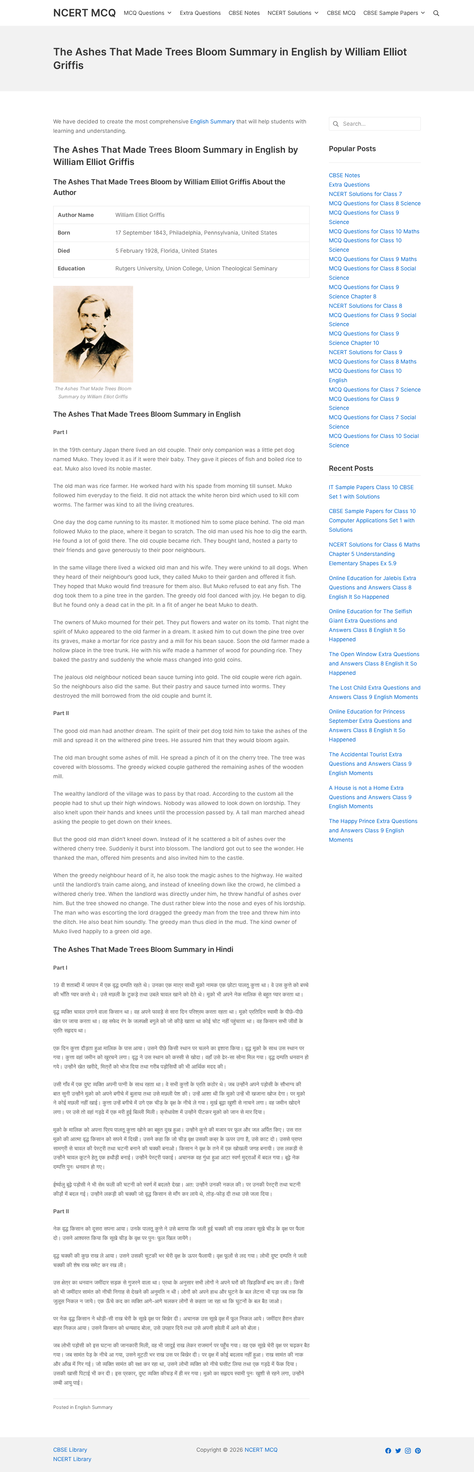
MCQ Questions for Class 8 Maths (373, 361)
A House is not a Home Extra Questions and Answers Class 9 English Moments (370, 797)
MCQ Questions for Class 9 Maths (373, 259)
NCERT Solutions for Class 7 (365, 194)
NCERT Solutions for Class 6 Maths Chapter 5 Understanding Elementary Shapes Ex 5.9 (374, 554)
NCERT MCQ (261, 1450)
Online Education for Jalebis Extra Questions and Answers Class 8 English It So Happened (372, 587)
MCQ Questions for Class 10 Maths (374, 231)
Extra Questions (349, 184)
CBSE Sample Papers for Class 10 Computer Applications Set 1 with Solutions (372, 520)
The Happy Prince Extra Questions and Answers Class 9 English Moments (373, 830)
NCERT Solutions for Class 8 (365, 306)
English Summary (212, 121)
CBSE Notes (344, 175)
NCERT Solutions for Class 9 (365, 352)
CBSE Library (70, 1450)
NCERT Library (72, 1459)
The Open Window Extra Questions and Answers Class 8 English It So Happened (374, 663)
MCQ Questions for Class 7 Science (375, 389)
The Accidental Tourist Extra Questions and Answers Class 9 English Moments (370, 763)
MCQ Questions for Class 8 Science (375, 203)
